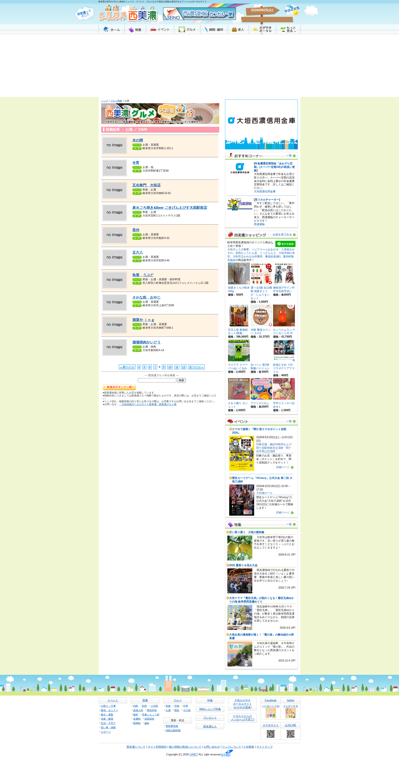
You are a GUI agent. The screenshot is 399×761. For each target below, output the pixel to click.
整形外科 (152, 710)
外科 (144, 705)
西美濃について (136, 746)
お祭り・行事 (108, 705)
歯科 (146, 723)
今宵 (135, 163)
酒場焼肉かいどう (146, 342)
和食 (168, 705)
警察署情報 (172, 726)
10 (170, 367)
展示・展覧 (107, 714)
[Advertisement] (199, 66)
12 (183, 367)
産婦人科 (138, 710)
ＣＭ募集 (248, 746)
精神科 (137, 723)
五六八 (137, 252)
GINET (194, 754)
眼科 (135, 714)
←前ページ (127, 367)
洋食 (176, 705)
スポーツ (106, 731)
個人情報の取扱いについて (185, 746)
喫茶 (176, 710)
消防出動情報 (173, 730)
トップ (104, 101)
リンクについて (231, 746)
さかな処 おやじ (146, 297)
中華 (185, 705)
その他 (187, 710)
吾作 (135, 230)
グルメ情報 (116, 101)
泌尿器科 (149, 718)
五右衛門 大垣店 (146, 185)
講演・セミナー (109, 710)
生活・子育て (108, 723)
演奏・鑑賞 (107, 718)
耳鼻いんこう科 (150, 714)
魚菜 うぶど (143, 275)
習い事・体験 (108, 727)
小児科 (154, 705)
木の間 (137, 140)
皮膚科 (137, 718)
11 (176, 367)
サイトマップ (264, 746)
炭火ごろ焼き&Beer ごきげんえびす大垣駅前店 (169, 208)
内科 (135, 705)
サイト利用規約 (157, 746)
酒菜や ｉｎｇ (143, 320)
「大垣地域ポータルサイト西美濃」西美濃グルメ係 (147, 404)
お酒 (168, 710)
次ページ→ (196, 367)
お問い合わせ (212, 746)
